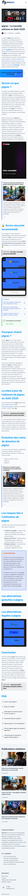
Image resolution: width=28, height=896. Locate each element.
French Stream (20, 61)
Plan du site (5, 876)
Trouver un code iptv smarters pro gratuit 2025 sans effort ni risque (13, 183)
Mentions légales (6, 882)
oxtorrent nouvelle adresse (10, 858)
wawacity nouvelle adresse (10, 860)
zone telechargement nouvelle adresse (13, 862)
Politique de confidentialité (9, 880)
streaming (9, 49)
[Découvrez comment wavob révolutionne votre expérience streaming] (14, 807)
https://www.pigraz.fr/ (8, 406)
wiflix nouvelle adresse (9, 856)
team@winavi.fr (10, 888)
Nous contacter (9, 323)
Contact (4, 878)
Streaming (17, 33)
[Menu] (25, 2)
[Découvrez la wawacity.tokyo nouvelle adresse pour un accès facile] (14, 759)
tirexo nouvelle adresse (9, 864)
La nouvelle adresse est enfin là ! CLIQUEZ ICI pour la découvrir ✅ (11, 73)
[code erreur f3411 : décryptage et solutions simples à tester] (14, 783)
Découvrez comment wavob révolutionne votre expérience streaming (12, 468)
